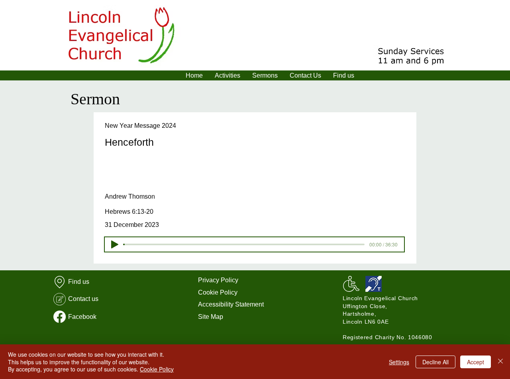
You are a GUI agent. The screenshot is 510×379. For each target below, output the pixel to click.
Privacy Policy (218, 280)
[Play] (114, 244)
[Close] (500, 362)
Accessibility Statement (231, 304)
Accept (475, 362)
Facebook (82, 316)
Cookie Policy (217, 292)
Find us (78, 281)
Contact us (83, 298)
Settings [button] (399, 362)
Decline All (435, 362)
